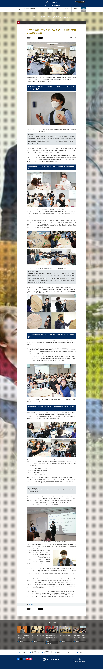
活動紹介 (67, 9)
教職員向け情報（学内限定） (80, 661)
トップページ (19, 9)
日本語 (83, 8)
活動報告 (31, 604)
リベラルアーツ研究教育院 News (35, 22)
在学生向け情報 (78, 659)
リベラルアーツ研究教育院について (32, 9)
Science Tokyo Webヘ (79, 658)
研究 (57, 9)
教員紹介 (76, 9)
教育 (47, 9)
